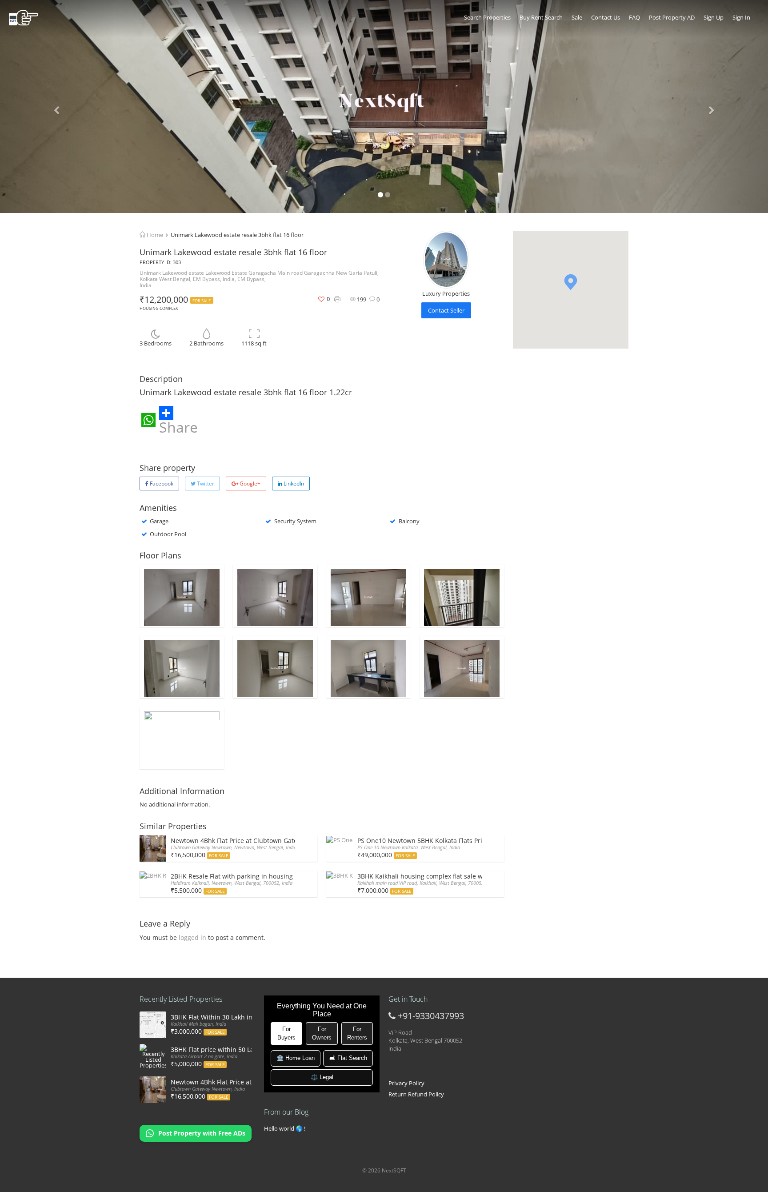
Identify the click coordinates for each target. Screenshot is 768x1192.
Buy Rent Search (541, 17)
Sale (577, 17)
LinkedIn (293, 483)
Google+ (249, 483)
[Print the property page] (337, 299)
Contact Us (605, 17)
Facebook (160, 483)
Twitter (205, 483)
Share (178, 425)
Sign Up (714, 17)
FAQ (634, 17)
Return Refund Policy (416, 1094)
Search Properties (487, 17)
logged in (192, 937)
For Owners (322, 1033)
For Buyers (286, 1033)
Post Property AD (672, 17)
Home (154, 235)
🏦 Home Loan (295, 1058)
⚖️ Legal (322, 1077)
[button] (570, 282)
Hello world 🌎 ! (284, 1128)
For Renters (357, 1033)
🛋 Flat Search (348, 1058)
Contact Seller (446, 310)
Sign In (741, 17)
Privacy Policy (406, 1083)
